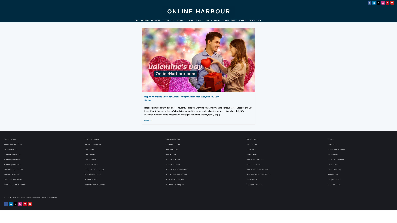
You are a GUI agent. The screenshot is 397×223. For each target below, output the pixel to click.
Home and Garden (254, 164)
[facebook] (6, 204)
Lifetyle (330, 139)
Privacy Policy (52, 197)
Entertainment (333, 144)
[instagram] (20, 204)
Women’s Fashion (173, 139)
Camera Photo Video (336, 159)
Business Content (92, 139)
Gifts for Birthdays (173, 159)
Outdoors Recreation (255, 184)
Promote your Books (12, 164)
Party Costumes (334, 164)
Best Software (90, 159)
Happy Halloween (173, 164)
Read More (147, 120)
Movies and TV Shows (336, 149)
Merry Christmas (334, 179)
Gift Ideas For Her (173, 144)
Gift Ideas (147, 100)
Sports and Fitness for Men (257, 169)
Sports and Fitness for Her (176, 174)
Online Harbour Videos (13, 179)
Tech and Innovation (93, 144)
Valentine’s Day (172, 149)
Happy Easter (333, 174)
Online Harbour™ (14, 197)
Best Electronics (91, 164)
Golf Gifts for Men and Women (259, 174)
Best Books (89, 149)
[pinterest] (25, 204)
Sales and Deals (334, 184)
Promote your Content (13, 159)
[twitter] (15, 204)
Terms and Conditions (41, 197)
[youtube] (30, 204)
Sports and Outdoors (255, 159)
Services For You (10, 149)
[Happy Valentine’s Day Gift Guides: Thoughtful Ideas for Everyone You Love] (198, 60)
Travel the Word (91, 179)
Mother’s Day (171, 154)
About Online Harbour (13, 144)
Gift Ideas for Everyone (175, 184)
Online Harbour (10, 139)
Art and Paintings (334, 169)
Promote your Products (13, 154)
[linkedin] (11, 204)
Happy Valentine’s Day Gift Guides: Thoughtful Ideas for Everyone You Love (181, 96)
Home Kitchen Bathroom (95, 184)
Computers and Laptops (94, 169)
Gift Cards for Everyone (175, 179)
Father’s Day (251, 149)
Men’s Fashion (252, 139)
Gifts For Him (252, 144)
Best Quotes (90, 154)
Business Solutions (11, 174)
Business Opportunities (13, 169)
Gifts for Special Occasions (176, 169)
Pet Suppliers (333, 154)
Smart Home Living (93, 174)
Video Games (252, 154)
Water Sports (252, 179)
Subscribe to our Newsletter (15, 184)
